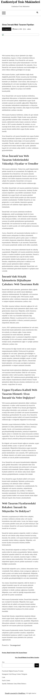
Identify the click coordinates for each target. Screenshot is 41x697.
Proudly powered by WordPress (15, 693)
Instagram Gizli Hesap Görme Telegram (14, 674)
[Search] (37, 12)
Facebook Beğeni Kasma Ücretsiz (12, 671)
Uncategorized (7, 29)
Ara (3, 662)
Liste (3, 677)
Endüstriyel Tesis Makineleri (20, 2)
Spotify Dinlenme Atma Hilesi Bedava (14, 683)
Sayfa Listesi (6, 680)
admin (29, 29)
